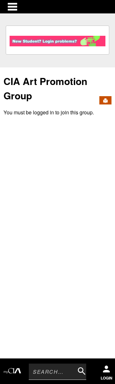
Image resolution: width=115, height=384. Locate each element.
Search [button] (80, 369)
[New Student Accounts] (57, 39)
